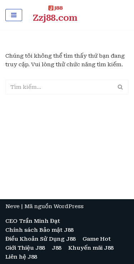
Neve (12, 206)
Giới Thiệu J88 (25, 248)
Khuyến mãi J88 (90, 248)
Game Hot (97, 239)
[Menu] (13, 15)
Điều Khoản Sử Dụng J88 (40, 239)
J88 (56, 248)
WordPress (69, 206)
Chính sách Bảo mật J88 (39, 230)
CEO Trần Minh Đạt (32, 221)
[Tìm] (121, 87)
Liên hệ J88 (21, 257)
